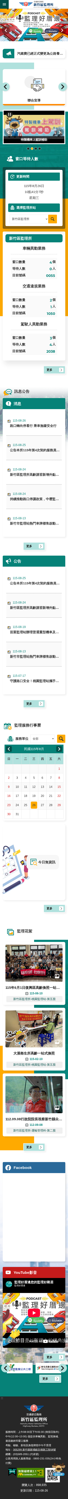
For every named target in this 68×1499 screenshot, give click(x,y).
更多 (49, 369)
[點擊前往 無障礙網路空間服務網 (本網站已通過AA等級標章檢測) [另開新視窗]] (30, 1473)
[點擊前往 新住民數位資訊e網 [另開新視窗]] (48, 1368)
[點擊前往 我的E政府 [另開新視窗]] (12, 1472)
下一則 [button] (62, 30)
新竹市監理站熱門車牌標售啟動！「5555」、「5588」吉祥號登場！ (36, 521)
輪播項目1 (28, 148)
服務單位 (21, 738)
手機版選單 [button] (4, 4)
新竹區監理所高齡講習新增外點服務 (36, 472)
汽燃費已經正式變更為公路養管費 (41, 53)
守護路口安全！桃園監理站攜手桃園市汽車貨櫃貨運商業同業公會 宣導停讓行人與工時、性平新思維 (36, 678)
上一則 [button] (5, 86)
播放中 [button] (9, 114)
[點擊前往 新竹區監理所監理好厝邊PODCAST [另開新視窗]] (34, 25)
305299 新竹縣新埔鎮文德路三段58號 (34, 1449)
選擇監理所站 (26, 207)
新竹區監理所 (38, 4)
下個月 (59, 749)
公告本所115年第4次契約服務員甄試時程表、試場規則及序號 (36, 447)
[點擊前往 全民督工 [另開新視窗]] (20, 1368)
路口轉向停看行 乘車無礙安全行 (33, 423)
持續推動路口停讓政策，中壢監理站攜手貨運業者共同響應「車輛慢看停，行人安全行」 (36, 496)
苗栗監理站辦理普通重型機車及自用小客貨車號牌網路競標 (36, 629)
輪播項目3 (36, 148)
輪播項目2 (32, 148)
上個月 (9, 749)
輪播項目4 (39, 148)
